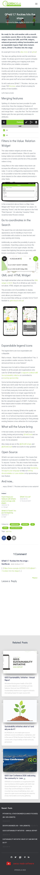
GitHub (11, 857)
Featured (25, 524)
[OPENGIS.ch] (13, 4)
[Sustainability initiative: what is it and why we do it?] (20, 711)
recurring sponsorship (10, 378)
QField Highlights (16, 527)
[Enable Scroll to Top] (36, 870)
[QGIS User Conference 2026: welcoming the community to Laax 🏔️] (20, 760)
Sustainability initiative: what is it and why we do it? (20, 841)
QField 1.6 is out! (25, 497)
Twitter (15, 857)
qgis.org (8, 531)
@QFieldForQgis (25, 444)
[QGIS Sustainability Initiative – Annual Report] (20, 662)
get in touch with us (16, 301)
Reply (35, 578)
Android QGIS (15, 524)
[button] (10, 320)
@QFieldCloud (7, 447)
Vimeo (25, 857)
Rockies (12, 86)
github (34, 52)
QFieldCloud (27, 434)
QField (5, 527)
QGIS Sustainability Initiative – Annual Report (20, 830)
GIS (32, 524)
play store (23, 52)
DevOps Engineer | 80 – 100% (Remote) (16, 826)
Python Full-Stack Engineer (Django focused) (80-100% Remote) (20, 815)
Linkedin (28, 857)
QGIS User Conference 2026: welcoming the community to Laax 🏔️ (20, 776)
